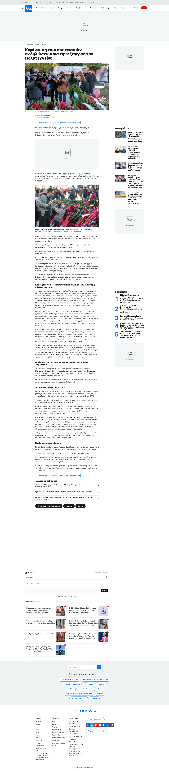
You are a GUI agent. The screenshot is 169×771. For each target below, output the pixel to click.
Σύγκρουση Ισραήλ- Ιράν (69, 679)
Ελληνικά (26, 2)
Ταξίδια (78, 8)
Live (144, 8)
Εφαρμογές (56, 735)
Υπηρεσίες (55, 718)
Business (70, 8)
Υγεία (109, 8)
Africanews (55, 740)
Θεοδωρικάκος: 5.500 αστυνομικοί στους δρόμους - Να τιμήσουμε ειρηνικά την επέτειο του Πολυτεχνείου (63, 498)
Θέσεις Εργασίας (74, 742)
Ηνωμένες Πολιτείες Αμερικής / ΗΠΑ (79, 693)
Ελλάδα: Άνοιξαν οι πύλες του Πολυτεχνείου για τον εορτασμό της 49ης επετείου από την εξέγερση (64, 492)
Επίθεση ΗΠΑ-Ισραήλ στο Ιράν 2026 (95, 679)
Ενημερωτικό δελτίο (95, 731)
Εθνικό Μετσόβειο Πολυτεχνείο (49, 506)
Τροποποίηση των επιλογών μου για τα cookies (75, 754)
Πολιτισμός (94, 8)
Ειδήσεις (30, 44)
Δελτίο (54, 724)
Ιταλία (98, 689)
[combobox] (97, 2)
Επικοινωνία (73, 739)
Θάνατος (94, 698)
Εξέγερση (69, 506)
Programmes (40, 746)
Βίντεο (38, 743)
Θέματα (38, 718)
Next (85, 8)
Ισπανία (101, 684)
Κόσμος (61, 8)
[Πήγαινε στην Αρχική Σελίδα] (28, 8)
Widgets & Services (58, 737)
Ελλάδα (43, 44)
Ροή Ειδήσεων (41, 8)
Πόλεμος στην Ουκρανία (73, 684)
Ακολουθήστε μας (58, 732)
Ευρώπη (53, 8)
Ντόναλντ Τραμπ (84, 689)
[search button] (87, 2)
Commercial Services (75, 726)
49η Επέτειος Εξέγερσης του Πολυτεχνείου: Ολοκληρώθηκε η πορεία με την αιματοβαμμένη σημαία (60, 485)
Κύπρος (100, 693)
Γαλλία (71, 689)
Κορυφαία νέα (123, 128)
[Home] (25, 44)
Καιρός (54, 727)
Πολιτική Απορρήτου (75, 736)
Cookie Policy (73, 734)
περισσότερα (73, 718)
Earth (103, 8)
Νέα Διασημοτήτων (78, 698)
